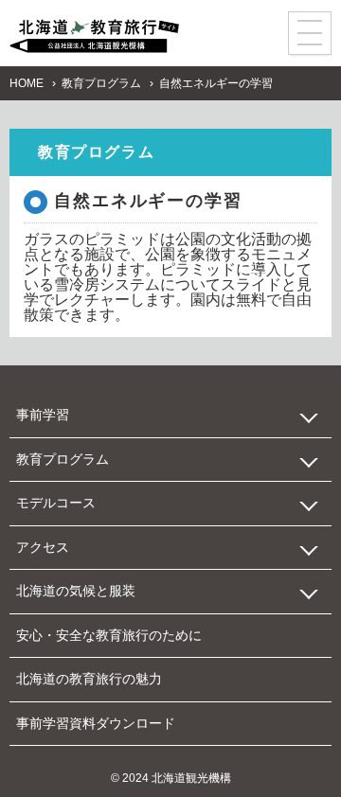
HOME (26, 83)
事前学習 (42, 414)
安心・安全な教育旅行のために (109, 635)
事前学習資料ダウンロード (95, 723)
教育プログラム (101, 83)
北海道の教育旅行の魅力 (89, 678)
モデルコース (56, 502)
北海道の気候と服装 (75, 590)
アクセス (42, 547)
